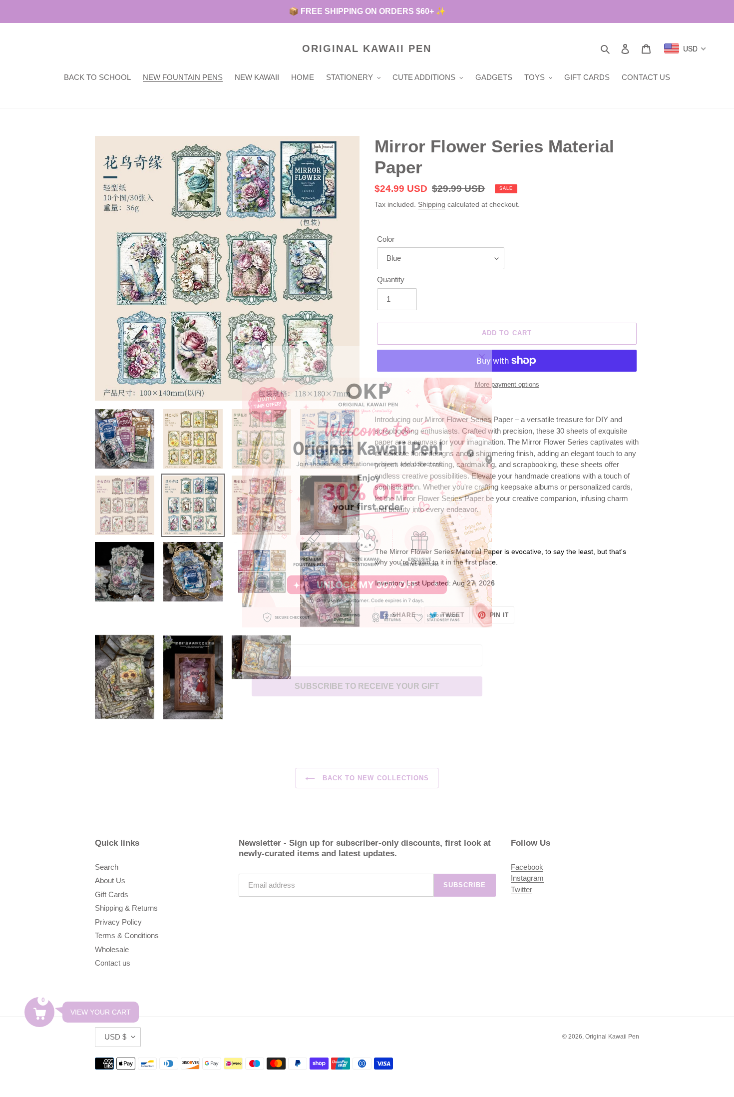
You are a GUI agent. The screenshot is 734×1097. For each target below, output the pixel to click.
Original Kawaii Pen (366, 48)
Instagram (527, 878)
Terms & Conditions (127, 935)
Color (385, 239)
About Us (110, 880)
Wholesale (112, 949)
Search (106, 867)
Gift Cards (111, 894)
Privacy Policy (118, 922)
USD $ (115, 1037)
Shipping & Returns (126, 908)
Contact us (112, 963)
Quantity (390, 279)
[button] (39, 1012)
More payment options (507, 384)
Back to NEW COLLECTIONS (374, 778)
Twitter (521, 889)
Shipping (431, 204)
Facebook (527, 867)
